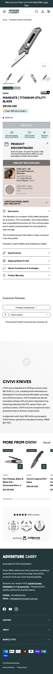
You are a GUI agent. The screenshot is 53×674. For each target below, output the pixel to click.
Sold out (26, 125)
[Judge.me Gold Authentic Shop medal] (26, 526)
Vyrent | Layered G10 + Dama (36, 480)
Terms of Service (8, 667)
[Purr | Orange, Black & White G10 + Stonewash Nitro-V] (13, 459)
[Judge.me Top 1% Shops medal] (39, 526)
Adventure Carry (14, 663)
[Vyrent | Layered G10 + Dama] (37, 459)
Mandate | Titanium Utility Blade (20, 20)
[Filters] (5, 314)
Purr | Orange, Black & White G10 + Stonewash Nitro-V (13, 481)
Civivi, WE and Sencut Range (24, 179)
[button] (49, 12)
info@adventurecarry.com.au (24, 598)
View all (46, 442)
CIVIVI (5, 93)
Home (5, 20)
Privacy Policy (22, 667)
